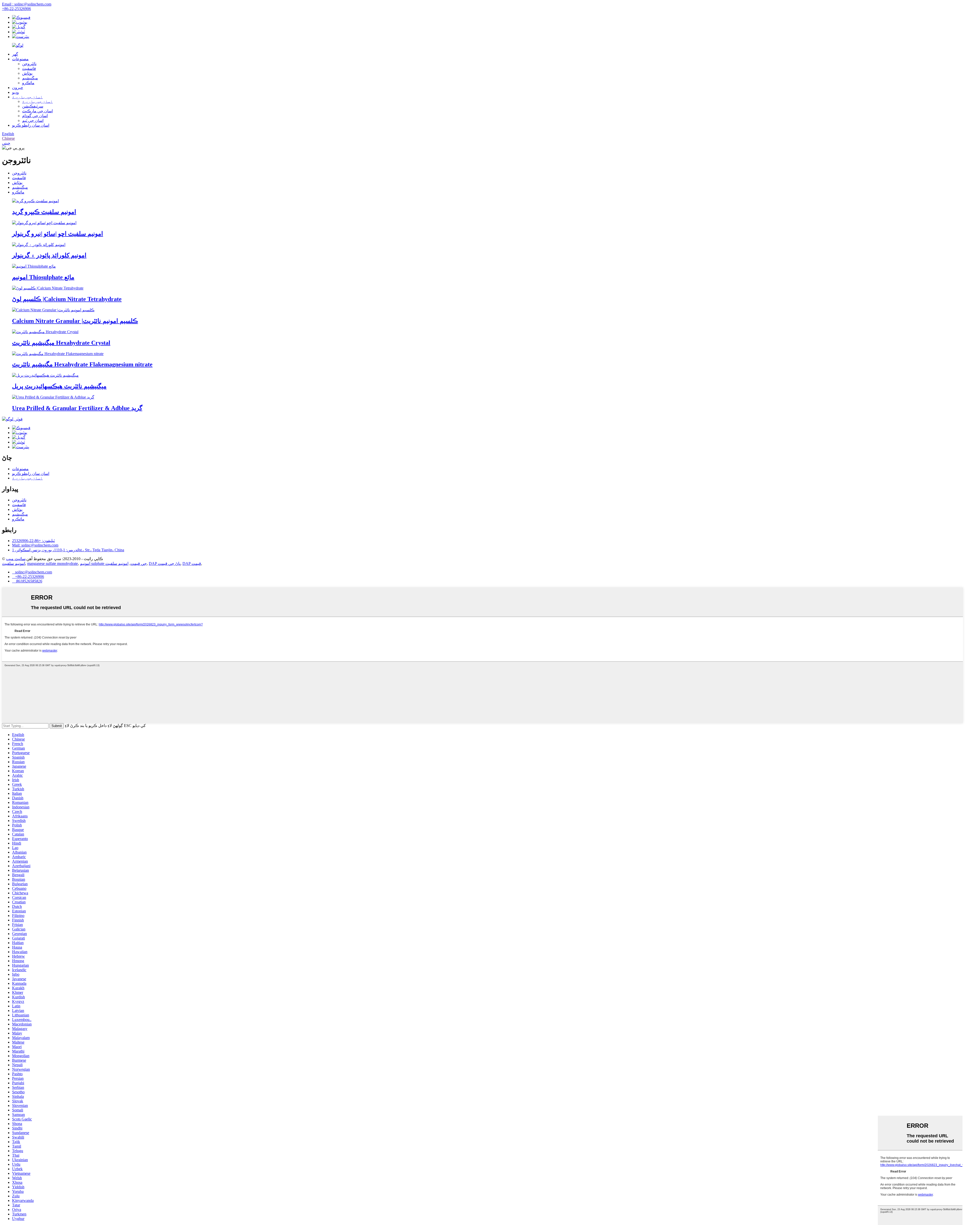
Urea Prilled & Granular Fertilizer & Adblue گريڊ (77, 408)
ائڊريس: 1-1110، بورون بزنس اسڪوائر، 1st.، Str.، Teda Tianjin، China (68, 550)
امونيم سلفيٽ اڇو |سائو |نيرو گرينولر (57, 233)
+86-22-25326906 (16, 9)
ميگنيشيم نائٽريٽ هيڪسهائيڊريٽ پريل (59, 386)
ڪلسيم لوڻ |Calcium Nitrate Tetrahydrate (67, 299)
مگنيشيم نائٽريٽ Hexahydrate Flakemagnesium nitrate (82, 364)
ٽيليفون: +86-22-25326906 (33, 540)
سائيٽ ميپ (15, 559)
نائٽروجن (29, 64)
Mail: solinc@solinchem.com (35, 545)
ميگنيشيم (30, 78)
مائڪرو (28, 83)
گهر (15, 54)
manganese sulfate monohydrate (52, 563)
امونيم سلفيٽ (13, 563)
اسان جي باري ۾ (27, 97)
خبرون (17, 87)
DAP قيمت (191, 563)
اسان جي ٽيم (32, 120)
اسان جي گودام (35, 116)
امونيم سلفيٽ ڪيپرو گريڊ (44, 212)
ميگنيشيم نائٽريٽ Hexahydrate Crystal (61, 342)
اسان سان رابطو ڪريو (30, 125)
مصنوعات (20, 59)
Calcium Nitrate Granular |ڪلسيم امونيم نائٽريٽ (75, 321)
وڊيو (15, 92)
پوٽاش (27, 73)
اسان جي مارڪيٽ (37, 111)
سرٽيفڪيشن (32, 106)
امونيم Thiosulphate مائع (43, 277)
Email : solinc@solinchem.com (26, 4)
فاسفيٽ (29, 68)
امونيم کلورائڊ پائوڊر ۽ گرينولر (49, 255)
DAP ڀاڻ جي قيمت (164, 563)
